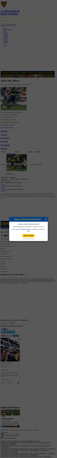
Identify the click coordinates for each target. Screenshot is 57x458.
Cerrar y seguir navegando (28, 238)
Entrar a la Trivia (28, 235)
